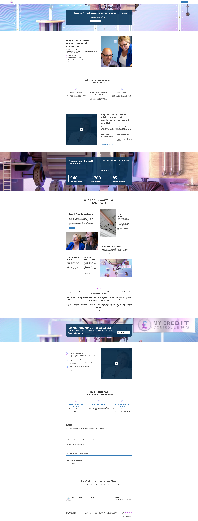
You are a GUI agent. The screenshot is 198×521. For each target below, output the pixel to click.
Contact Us (185, 1)
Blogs (21, 1)
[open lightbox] (81, 129)
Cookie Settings (96, 513)
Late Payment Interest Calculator (94, 500)
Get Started (69, 374)
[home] (11, 1)
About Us (17, 1)
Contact (68, 467)
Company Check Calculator (94, 502)
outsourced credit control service (89, 16)
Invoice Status (123, 513)
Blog (73, 505)
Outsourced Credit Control (83, 499)
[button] (26, 2)
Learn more (104, 21)
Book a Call (72, 228)
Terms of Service (91, 513)
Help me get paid (95, 21)
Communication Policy (102, 513)
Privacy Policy (86, 513)
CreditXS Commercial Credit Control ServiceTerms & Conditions (112, 513)
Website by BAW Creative (127, 516)
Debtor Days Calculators (94, 504)
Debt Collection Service (83, 501)
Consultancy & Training (83, 503)
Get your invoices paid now (107, 144)
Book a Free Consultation (123, 332)
